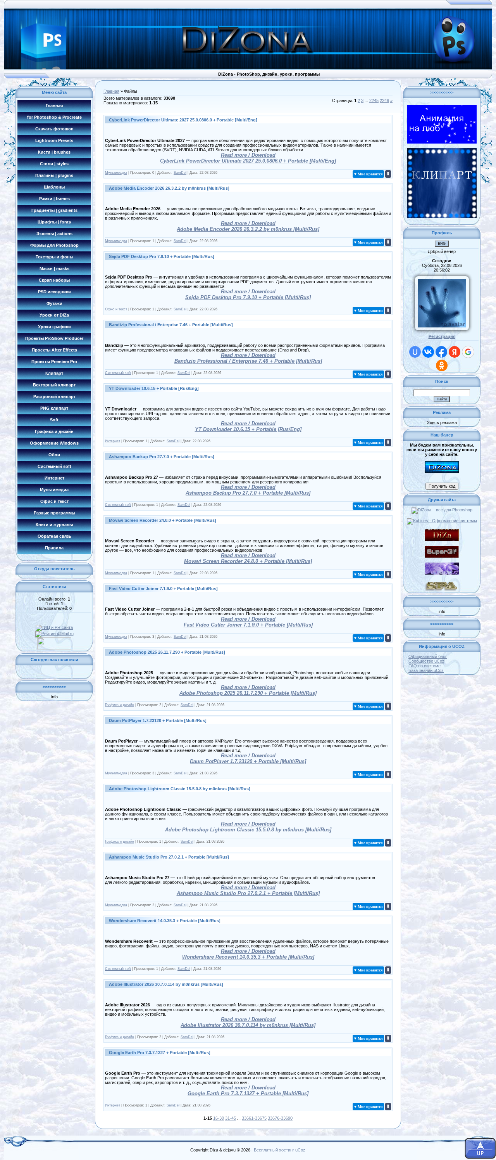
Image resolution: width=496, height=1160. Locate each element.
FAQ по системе (424, 665)
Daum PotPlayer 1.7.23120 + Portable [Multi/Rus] (158, 720)
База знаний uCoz (426, 670)
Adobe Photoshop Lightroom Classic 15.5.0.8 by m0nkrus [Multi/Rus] (179, 788)
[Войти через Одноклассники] (442, 365)
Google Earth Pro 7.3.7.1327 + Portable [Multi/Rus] (159, 1052)
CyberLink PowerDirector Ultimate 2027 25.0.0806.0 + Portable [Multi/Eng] (183, 120)
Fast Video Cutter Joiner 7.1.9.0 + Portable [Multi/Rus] (163, 588)
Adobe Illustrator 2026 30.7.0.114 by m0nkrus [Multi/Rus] (166, 984)
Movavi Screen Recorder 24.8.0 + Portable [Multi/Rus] (162, 520)
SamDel (180, 173)
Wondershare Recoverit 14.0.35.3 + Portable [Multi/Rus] (164, 920)
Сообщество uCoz (426, 661)
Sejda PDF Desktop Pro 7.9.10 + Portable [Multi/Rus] (161, 256)
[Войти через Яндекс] (454, 352)
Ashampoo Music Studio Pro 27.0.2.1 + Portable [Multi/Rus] (169, 857)
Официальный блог (427, 656)
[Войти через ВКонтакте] (428, 352)
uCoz (300, 1150)
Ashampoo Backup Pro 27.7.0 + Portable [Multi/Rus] (161, 456)
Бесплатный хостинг (274, 1150)
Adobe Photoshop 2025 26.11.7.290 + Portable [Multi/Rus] (167, 652)
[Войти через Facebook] (441, 352)
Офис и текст (116, 309)
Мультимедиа (116, 173)
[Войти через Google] (468, 352)
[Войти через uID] (415, 352)
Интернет (112, 441)
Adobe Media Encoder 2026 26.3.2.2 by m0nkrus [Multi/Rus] (169, 188)
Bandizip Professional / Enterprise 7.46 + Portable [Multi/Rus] (171, 324)
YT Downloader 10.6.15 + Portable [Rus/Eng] (154, 388)
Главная (111, 91)
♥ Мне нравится (368, 174)
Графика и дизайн (119, 705)
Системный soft (118, 373)
